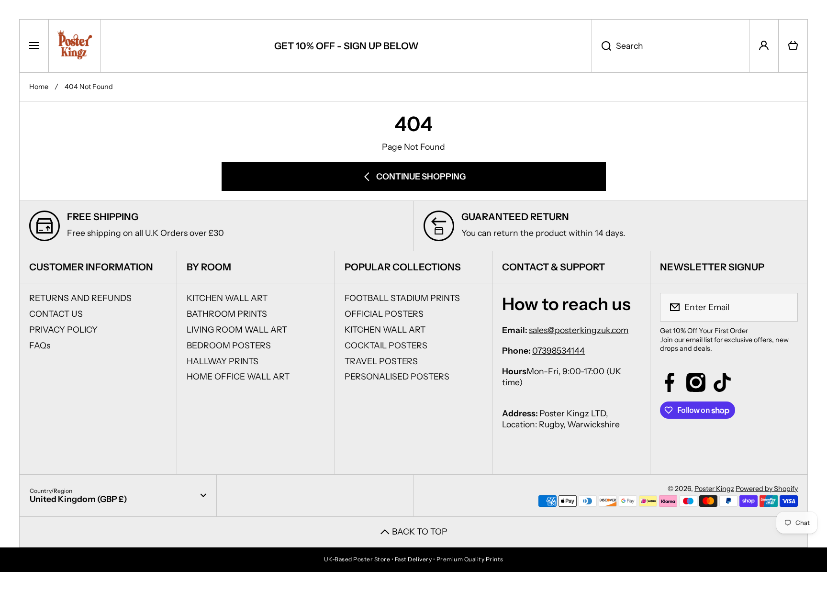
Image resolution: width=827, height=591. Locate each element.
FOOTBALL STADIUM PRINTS (402, 298)
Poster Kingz (714, 488)
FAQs (39, 345)
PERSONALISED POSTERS (397, 376)
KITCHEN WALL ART (227, 298)
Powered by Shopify (767, 488)
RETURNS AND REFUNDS (80, 298)
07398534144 (558, 351)
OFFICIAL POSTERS (384, 314)
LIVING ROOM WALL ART (237, 329)
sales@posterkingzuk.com (578, 330)
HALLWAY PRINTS (222, 361)
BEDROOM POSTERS (229, 345)
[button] (793, 46)
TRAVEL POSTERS (381, 361)
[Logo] (75, 46)
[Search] (601, 46)
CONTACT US (56, 314)
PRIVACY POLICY (63, 329)
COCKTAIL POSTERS (386, 345)
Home (38, 86)
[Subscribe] (784, 307)
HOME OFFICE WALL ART (238, 376)
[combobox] (670, 46)
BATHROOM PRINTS (227, 314)
